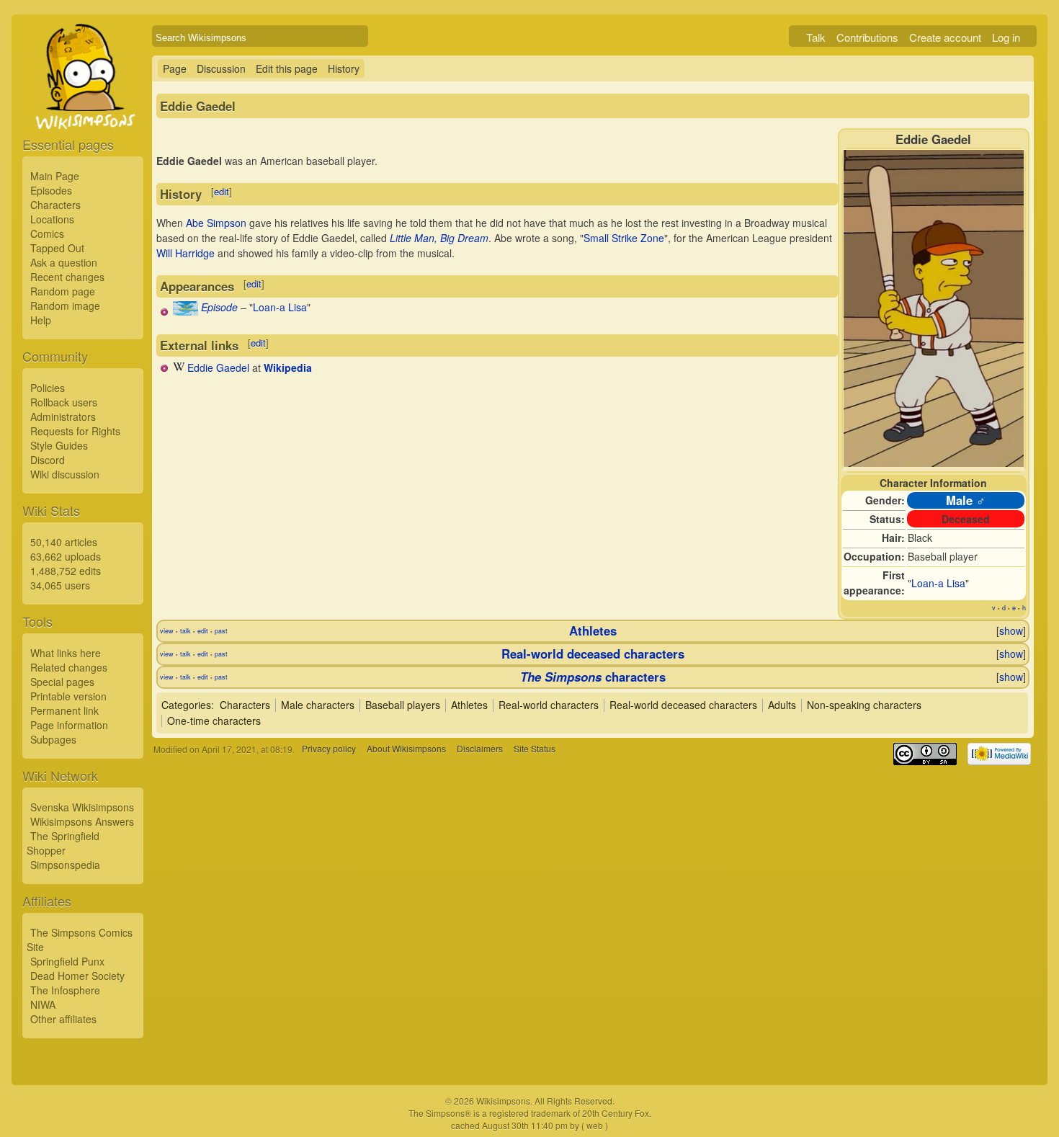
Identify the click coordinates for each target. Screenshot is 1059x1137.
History (343, 68)
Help (40, 320)
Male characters (317, 704)
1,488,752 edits (65, 570)
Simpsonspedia (65, 864)
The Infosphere (65, 990)
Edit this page (287, 68)
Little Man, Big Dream (439, 238)
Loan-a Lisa (938, 583)
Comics (47, 233)
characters (593, 676)
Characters (55, 204)
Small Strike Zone (624, 238)
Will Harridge (185, 253)
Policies (47, 387)
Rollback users (63, 402)
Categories (186, 704)
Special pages (62, 681)
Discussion (221, 68)
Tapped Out (57, 248)
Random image (65, 305)
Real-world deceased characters (592, 653)
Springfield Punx (67, 961)
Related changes (68, 667)
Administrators (63, 416)
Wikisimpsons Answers (82, 821)
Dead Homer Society (77, 975)
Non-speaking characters (864, 704)
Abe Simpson (216, 222)
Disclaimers (480, 749)
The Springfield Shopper (63, 843)
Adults (782, 704)
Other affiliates (63, 1019)
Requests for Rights (75, 431)
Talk (816, 37)
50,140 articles (63, 542)
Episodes (51, 190)
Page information (69, 725)
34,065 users (60, 585)
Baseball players (402, 704)
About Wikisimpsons (406, 749)
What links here (65, 653)
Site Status (534, 749)
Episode (219, 307)
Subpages (53, 739)
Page (175, 68)
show (1011, 630)
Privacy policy (329, 749)
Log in (1006, 37)
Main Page (54, 176)
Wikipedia (288, 367)
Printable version (68, 696)
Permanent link (64, 710)
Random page (62, 291)
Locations (52, 219)
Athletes (593, 630)
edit (221, 191)
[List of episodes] (185, 311)
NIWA (42, 1004)
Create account (945, 37)
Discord (47, 459)
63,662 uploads (65, 556)
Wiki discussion (64, 474)
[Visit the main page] (82, 109)
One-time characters (214, 720)
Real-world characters (549, 704)
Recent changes (67, 276)
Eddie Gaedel (218, 367)
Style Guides (59, 445)
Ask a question (63, 262)
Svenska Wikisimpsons (82, 807)
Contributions (867, 37)
